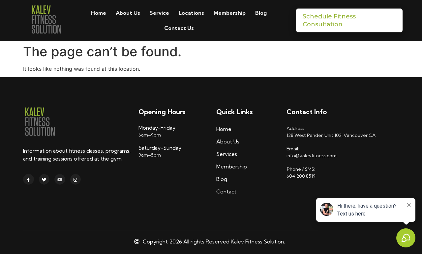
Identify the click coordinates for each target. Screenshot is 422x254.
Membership (230, 13)
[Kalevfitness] (46, 20)
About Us (128, 13)
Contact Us (179, 28)
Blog (261, 13)
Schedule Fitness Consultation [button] (329, 20)
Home (98, 13)
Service (159, 13)
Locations (191, 13)
